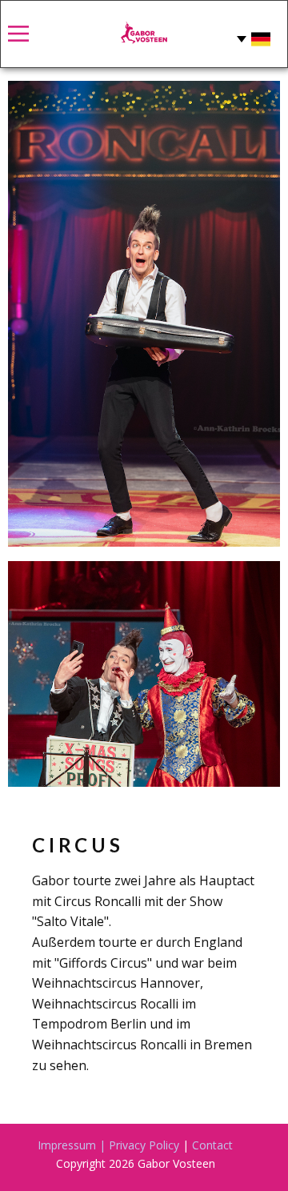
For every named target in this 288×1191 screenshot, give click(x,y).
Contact (212, 1145)
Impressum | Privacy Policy (108, 1145)
